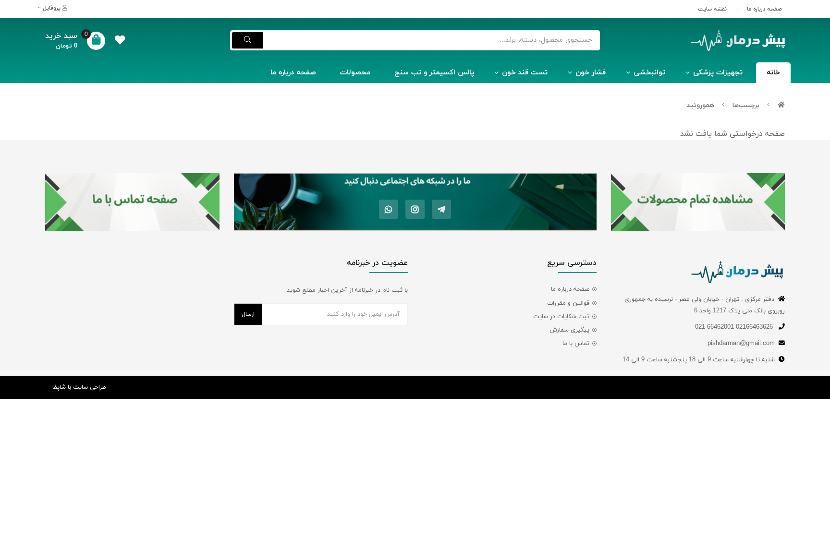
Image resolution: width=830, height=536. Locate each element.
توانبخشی (649, 73)
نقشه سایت (712, 9)
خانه (773, 73)
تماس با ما (575, 343)
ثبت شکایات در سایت (561, 316)
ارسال (248, 314)
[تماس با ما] (132, 202)
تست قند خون (525, 73)
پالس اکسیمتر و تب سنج (434, 73)
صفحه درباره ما (764, 9)
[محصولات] (698, 202)
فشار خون (590, 73)
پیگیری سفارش (569, 330)
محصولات (355, 73)
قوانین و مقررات (568, 303)
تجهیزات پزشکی (718, 73)
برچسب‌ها (745, 105)
